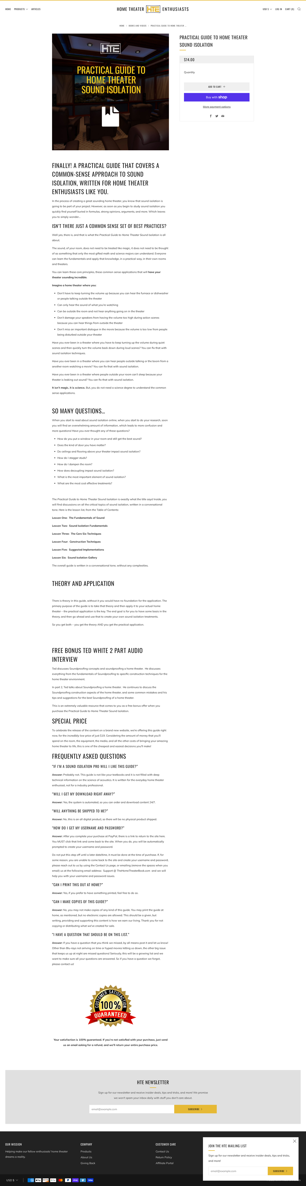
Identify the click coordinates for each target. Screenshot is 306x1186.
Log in (278, 9)
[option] (110, 92)
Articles (36, 9)
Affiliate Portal (165, 1163)
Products (19, 9)
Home (8, 9)
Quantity (189, 72)
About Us (86, 1157)
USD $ (266, 9)
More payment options (217, 106)
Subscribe (193, 1109)
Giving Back (88, 1163)
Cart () (289, 9)
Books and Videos (137, 25)
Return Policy (164, 1157)
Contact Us (162, 1151)
